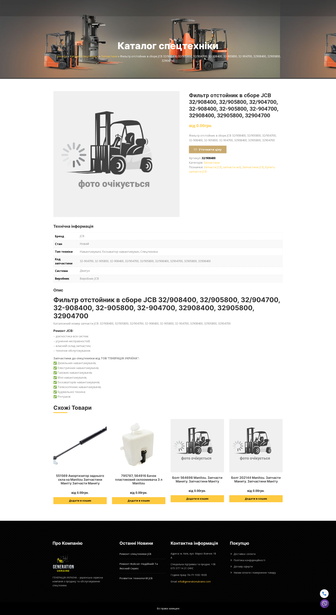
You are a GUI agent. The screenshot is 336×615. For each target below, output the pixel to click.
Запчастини (109, 56)
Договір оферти (243, 566)
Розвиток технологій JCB (136, 578)
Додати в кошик (80, 500)
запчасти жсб (232, 167)
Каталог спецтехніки (84, 56)
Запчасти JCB (213, 167)
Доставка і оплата (244, 554)
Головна (61, 56)
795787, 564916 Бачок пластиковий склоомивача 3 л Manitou (138, 479)
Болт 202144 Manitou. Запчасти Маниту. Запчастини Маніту (256, 479)
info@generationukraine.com (194, 581)
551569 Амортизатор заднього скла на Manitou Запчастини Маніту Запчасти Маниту (80, 479)
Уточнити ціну (210, 149)
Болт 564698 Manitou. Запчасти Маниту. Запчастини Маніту (197, 479)
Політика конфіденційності (249, 560)
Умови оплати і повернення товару (255, 572)
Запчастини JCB (253, 167)
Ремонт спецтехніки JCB (135, 554)
